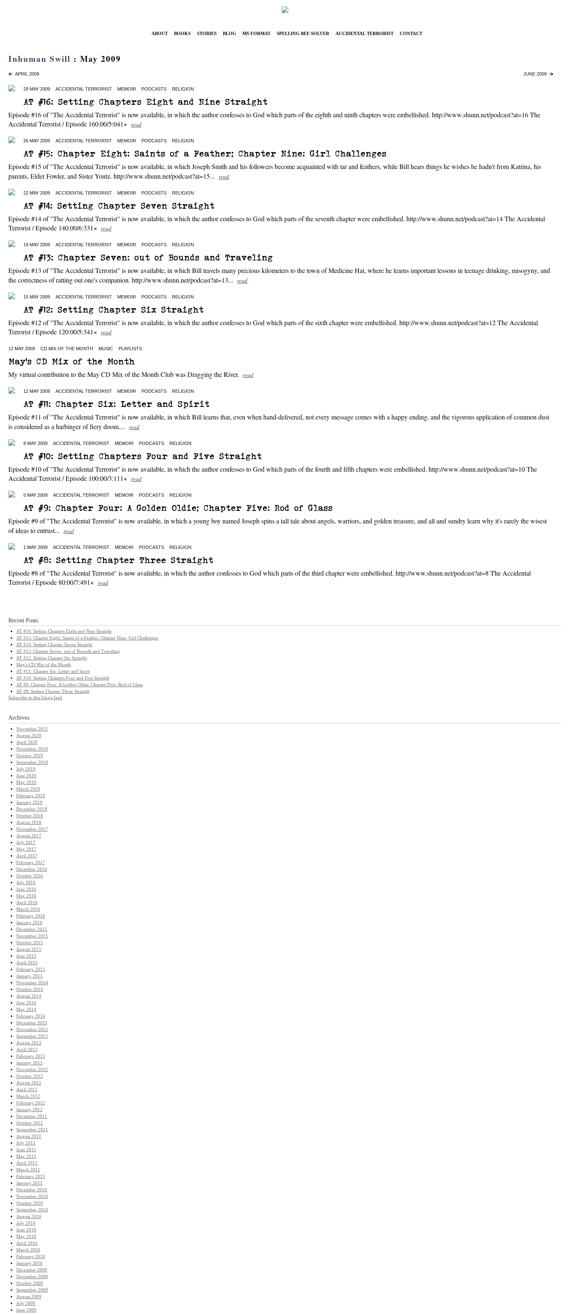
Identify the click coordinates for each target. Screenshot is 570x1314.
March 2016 (28, 909)
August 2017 (28, 836)
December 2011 (31, 1116)
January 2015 (29, 976)
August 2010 (28, 1216)
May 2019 (26, 782)
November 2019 (32, 749)
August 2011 (28, 1136)
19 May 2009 (36, 244)
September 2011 (32, 1129)
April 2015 (27, 962)
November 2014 (32, 982)
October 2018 (29, 816)
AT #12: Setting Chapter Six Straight (113, 309)
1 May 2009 (35, 547)
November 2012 (32, 1069)
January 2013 (29, 1063)
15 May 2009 (36, 296)
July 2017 (25, 842)
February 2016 (30, 916)
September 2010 (32, 1210)
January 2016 (29, 922)
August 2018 (28, 822)
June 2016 (26, 889)
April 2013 (27, 1049)
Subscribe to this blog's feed (35, 697)
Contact (411, 32)
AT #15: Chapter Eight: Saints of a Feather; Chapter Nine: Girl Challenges (204, 153)
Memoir (126, 88)
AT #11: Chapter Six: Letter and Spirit (116, 404)
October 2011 (29, 1123)
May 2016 (26, 896)
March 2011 (28, 1169)
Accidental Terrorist (364, 32)
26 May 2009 (36, 140)
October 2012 (29, 1076)
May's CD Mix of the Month (71, 361)
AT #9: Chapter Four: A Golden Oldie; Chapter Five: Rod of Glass (178, 508)
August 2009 (28, 1296)
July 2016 (25, 882)
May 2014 (26, 1009)
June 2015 (26, 956)
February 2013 (30, 1056)
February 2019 (30, 795)
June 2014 (26, 1003)
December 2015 (31, 929)
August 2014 (28, 996)
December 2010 (31, 1190)
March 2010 (28, 1250)
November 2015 (32, 936)
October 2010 (29, 1203)
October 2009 (29, 1283)
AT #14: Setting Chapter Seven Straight (118, 205)
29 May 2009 (36, 88)
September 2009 (32, 1290)
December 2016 (31, 869)
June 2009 (536, 73)
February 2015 (30, 969)
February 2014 (30, 1016)
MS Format (256, 32)
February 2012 (30, 1103)
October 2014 (29, 989)
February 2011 (30, 1176)
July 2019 (25, 769)
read (136, 124)
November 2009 (32, 1276)
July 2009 (25, 1303)
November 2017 (32, 829)
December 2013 (31, 1023)
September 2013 (32, 1036)
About (159, 32)
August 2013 (28, 1043)
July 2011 (25, 1143)
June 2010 (26, 1230)
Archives (18, 718)
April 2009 (26, 73)
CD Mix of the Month (66, 348)
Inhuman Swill (39, 59)
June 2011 (26, 1149)
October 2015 (29, 942)
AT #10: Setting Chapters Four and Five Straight (142, 456)
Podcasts (153, 88)
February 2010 (30, 1256)
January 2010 (29, 1263)
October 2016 (29, 876)
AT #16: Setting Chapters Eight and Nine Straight (145, 101)
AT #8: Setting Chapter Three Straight (118, 560)
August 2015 (28, 949)
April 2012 (27, 1089)
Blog (229, 32)
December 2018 (31, 809)
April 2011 (27, 1163)
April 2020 (27, 742)
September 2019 (32, 762)
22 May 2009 (36, 192)
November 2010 (32, 1196)
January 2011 (29, 1183)
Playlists (130, 348)
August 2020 (28, 735)
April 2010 (27, 1243)
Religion (183, 88)
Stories (207, 32)
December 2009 (31, 1270)
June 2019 (26, 775)
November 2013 (32, 1029)
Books (182, 32)
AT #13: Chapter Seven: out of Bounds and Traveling (148, 257)
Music (105, 348)
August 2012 (28, 1083)
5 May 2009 (35, 495)
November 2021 (32, 729)
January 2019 (29, 802)
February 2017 (30, 862)
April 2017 (27, 856)
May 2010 (26, 1236)
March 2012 (28, 1096)
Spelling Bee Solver (303, 32)
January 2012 (29, 1109)
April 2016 (27, 902)
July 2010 (25, 1223)
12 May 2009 (21, 348)
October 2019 (29, 755)
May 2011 (26, 1156)
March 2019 (28, 789)
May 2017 (26, 849)
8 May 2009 (35, 443)
